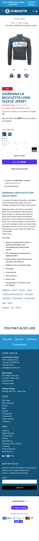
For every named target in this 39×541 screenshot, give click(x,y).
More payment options (19, 169)
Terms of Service (8, 449)
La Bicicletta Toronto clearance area (13, 294)
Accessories (6, 416)
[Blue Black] (9, 134)
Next (23, 19)
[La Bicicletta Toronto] (18, 11)
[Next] (24, 69)
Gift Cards (6, 400)
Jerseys (29, 290)
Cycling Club (7, 436)
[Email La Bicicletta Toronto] (3, 456)
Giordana (21, 290)
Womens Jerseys (29, 298)
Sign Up (19, 488)
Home (13, 23)
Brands (4, 406)
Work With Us (7, 441)
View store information (12, 186)
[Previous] (14, 69)
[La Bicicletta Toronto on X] (13, 456)
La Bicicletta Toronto (21, 513)
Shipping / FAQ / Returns (11, 444)
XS (10, 143)
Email (4, 478)
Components (7, 413)
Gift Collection (8, 403)
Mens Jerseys (23, 23)
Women (18, 307)
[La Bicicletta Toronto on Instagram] (8, 456)
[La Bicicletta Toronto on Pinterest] (11, 456)
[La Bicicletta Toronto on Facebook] (6, 456)
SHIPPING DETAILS (31, 3)
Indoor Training (8, 419)
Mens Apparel (29, 294)
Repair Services (8, 433)
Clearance (6, 421)
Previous (17, 19)
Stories (5, 438)
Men (12, 307)
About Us (5, 430)
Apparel (14, 290)
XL (26, 143)
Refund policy (7, 451)
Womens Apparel (18, 298)
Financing (6, 446)
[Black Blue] (4, 134)
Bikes (4, 408)
